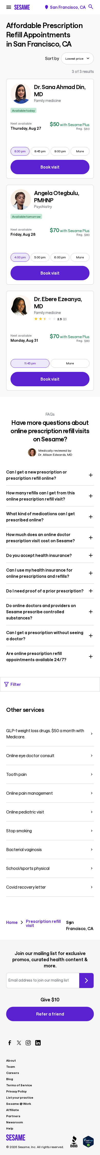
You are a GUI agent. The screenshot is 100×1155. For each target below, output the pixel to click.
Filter (16, 684)
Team (10, 1066)
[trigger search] (91, 7)
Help (9, 1128)
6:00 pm (61, 257)
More (80, 151)
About (11, 1060)
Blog (9, 1079)
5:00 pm (41, 257)
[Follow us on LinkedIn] (38, 1043)
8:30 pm (21, 151)
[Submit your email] (86, 980)
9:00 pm (61, 151)
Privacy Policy (16, 1091)
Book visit (65, 167)
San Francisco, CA (68, 7)
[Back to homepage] (22, 7)
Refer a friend (50, 1013)
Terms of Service (19, 1085)
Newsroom (14, 1122)
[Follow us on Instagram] (28, 1043)
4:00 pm (21, 257)
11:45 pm (36, 363)
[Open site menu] (9, 7)
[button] (50, 475)
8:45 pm (41, 151)
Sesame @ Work (18, 1103)
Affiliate (12, 1110)
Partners (13, 1116)
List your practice (19, 1097)
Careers (12, 1072)
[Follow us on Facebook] (9, 1043)
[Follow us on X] (19, 1043)
